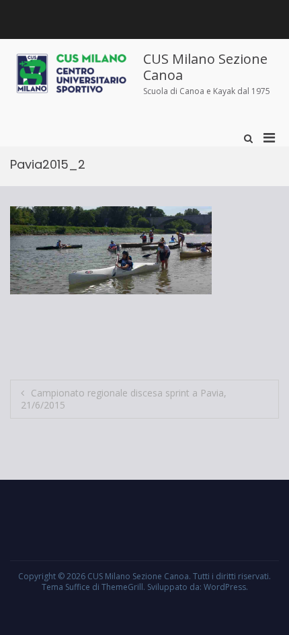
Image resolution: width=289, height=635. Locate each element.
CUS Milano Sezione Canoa (205, 67)
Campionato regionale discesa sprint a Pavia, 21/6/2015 (123, 398)
